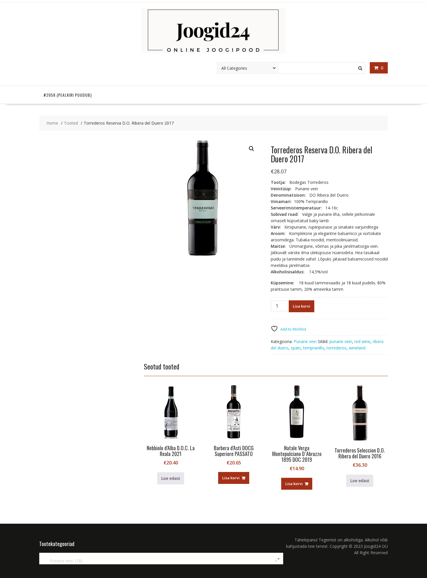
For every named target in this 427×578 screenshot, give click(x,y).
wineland (357, 348)
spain (296, 348)
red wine (362, 341)
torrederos (336, 348)
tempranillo (313, 348)
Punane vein (305, 341)
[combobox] (161, 558)
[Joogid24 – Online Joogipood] (213, 51)
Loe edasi (170, 478)
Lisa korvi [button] (231, 477)
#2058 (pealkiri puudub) (68, 95)
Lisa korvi (301, 306)
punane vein (340, 341)
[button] (251, 148)
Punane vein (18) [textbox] (160, 560)
